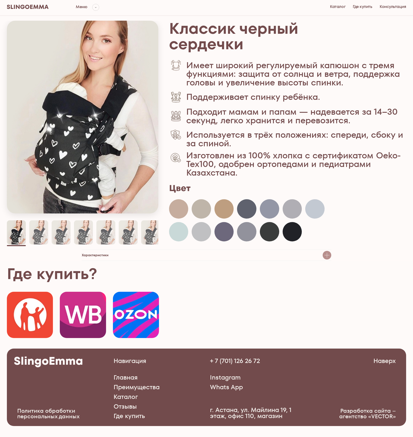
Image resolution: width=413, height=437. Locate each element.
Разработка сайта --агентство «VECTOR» (367, 413)
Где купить (362, 6)
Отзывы (125, 406)
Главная (126, 377)
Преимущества (137, 387)
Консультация (393, 6)
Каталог (337, 6)
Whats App (226, 387)
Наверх (384, 361)
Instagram (225, 377)
